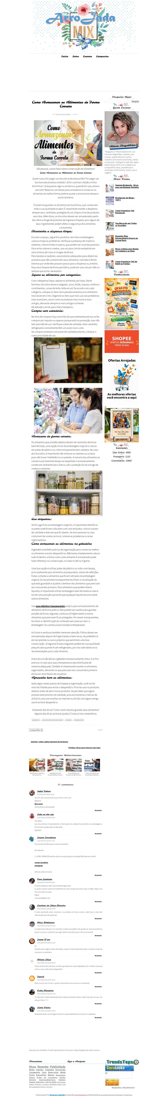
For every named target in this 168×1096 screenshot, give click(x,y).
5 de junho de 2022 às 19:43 (46, 1010)
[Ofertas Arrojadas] (122, 404)
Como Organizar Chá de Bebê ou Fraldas (126, 262)
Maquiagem (60, 1075)
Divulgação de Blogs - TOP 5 (125, 199)
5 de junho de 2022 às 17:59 (46, 993)
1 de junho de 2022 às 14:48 (46, 908)
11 (99, 730)
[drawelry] (122, 441)
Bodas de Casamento (47, 1077)
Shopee (43, 1087)
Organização (79, 720)
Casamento (34, 1072)
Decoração (60, 1069)
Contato (87, 56)
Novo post (39, 804)
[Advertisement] (84, 75)
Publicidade (57, 1066)
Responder (98, 810)
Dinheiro (62, 1080)
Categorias (102, 56)
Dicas (32, 1066)
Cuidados (49, 1069)
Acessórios (41, 1075)
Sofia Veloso (44, 791)
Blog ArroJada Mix (57, 1095)
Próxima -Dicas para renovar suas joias (84, 747)
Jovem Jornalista (46, 837)
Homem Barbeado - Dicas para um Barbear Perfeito (127, 186)
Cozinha (68, 720)
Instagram (39, 866)
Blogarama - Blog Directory (123, 1087)
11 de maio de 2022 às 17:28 (46, 840)
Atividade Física (55, 1084)
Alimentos (36, 720)
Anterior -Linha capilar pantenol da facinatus (49, 742)
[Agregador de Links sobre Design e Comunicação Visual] (118, 1078)
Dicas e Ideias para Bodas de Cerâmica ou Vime (127, 250)
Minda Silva (44, 959)
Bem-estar (53, 1072)
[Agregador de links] (119, 1070)
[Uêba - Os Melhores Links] (112, 1085)
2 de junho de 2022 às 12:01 (46, 925)
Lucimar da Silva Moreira (51, 905)
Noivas (51, 1075)
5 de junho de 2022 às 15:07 (46, 979)
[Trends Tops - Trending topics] (122, 1064)
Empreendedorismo (47, 1080)
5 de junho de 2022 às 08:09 (46, 962)
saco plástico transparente (50, 606)
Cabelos (40, 1069)
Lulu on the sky (45, 814)
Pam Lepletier (44, 879)
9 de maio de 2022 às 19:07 (45, 794)
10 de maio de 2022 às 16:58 (46, 817)
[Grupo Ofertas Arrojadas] (122, 328)
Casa (44, 1072)
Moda (31, 1069)
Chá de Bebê (50, 1082)
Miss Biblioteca (45, 922)
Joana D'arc (43, 939)
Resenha (43, 1066)
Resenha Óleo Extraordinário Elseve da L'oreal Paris (126, 238)
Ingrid (40, 976)
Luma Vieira (43, 1007)
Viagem (32, 1082)
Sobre (75, 56)
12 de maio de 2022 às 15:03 (46, 882)
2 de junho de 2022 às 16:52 (46, 942)
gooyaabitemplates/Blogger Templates (115, 1095)
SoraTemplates (80, 1095)
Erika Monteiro (45, 990)
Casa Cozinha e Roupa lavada (52, 720)
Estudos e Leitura (42, 1084)
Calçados (49, 1087)
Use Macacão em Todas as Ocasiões (126, 224)
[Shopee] (122, 352)
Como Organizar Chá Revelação (124, 211)
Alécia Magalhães (63, 114)
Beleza (32, 1077)
